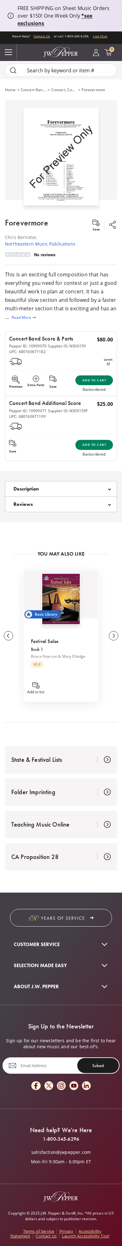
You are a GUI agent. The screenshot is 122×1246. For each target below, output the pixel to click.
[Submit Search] (13, 70)
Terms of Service (38, 1231)
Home (10, 89)
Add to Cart (94, 380)
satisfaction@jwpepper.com (61, 1152)
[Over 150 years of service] (61, 918)
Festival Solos (44, 641)
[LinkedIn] (86, 1086)
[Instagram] (61, 1086)
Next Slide (113, 635)
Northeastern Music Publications (40, 244)
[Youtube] (73, 1086)
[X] (48, 1086)
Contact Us (41, 36)
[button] (61, 155)
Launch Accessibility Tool (85, 1236)
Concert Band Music (34, 89)
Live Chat (100, 36)
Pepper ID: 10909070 (28, 345)
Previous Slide (8, 635)
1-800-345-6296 (61, 1139)
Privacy (66, 1231)
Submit (98, 1065)
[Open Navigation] (8, 52)
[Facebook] (36, 1086)
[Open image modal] (61, 159)
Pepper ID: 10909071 (28, 410)
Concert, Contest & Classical (64, 89)
